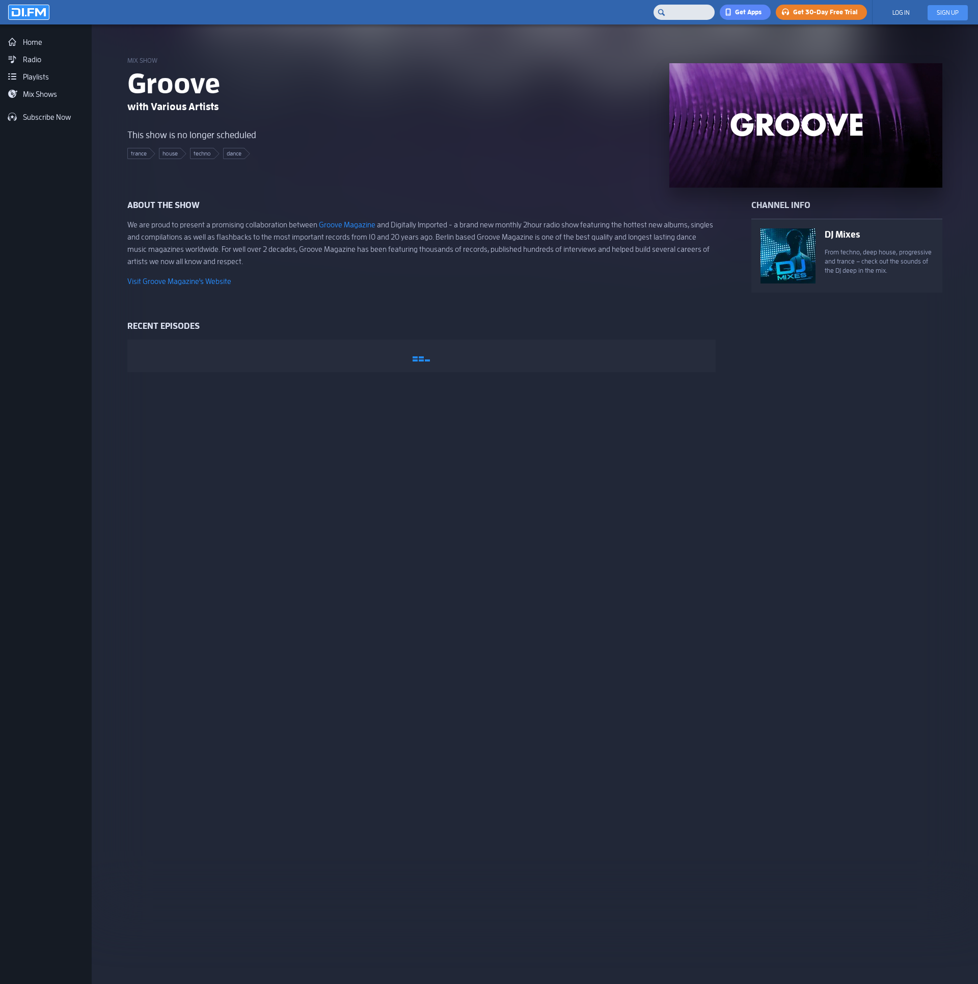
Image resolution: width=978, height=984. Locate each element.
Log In (901, 12)
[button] (745, 12)
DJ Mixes (842, 234)
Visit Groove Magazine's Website (179, 281)
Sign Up (948, 12)
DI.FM (28, 12)
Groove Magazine (347, 224)
